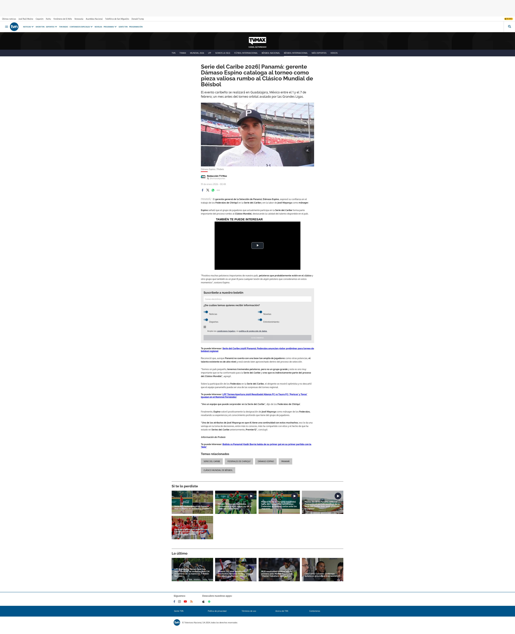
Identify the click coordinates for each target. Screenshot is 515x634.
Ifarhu (48, 19)
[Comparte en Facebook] (202, 190)
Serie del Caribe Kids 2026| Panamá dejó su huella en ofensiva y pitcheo (191, 507)
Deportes (50, 27)
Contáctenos (314, 611)
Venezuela (78, 19)
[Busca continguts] (509, 26)
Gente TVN (123, 27)
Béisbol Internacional (296, 53)
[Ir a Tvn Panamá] (14, 26)
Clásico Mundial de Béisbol (218, 470)
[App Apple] (204, 601)
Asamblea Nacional (94, 19)
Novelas (98, 27)
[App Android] (210, 601)
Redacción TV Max (217, 176)
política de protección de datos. (253, 331)
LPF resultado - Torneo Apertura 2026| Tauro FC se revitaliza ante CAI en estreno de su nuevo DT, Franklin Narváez (191, 572)
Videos (334, 53)
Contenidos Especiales (80, 27)
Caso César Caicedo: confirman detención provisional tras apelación (322, 575)
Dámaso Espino (266, 461)
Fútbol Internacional (246, 53)
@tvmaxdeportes (217, 178)
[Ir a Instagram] (180, 601)
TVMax (182, 53)
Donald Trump (138, 19)
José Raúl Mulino (26, 19)
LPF (209, 53)
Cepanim (39, 19)
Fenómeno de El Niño (63, 19)
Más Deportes (319, 53)
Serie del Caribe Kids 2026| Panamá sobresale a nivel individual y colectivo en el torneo (191, 531)
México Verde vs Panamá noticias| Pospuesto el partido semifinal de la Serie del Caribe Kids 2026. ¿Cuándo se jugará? (322, 505)
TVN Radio (63, 27)
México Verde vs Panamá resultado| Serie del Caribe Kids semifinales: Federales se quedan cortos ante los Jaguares (279, 505)
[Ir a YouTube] (186, 601)
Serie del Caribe (212, 461)
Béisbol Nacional (271, 53)
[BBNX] (177, 622)
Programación (136, 27)
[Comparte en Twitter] (207, 190)
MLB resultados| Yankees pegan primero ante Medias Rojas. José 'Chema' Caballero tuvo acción (277, 573)
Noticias (27, 27)
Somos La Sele (222, 53)
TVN (173, 53)
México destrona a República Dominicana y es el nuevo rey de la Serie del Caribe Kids (235, 506)
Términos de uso (249, 611)
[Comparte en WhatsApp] (213, 190)
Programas (109, 27)
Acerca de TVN (281, 611)
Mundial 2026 (197, 53)
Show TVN (40, 27)
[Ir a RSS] (192, 601)
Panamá (285, 461)
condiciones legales (226, 331)
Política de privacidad (217, 611)
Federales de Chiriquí (238, 461)
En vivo (509, 19)
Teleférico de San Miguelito (117, 19)
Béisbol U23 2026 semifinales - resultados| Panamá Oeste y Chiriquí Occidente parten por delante (235, 573)
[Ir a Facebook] (175, 601)
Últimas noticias (9, 19)
